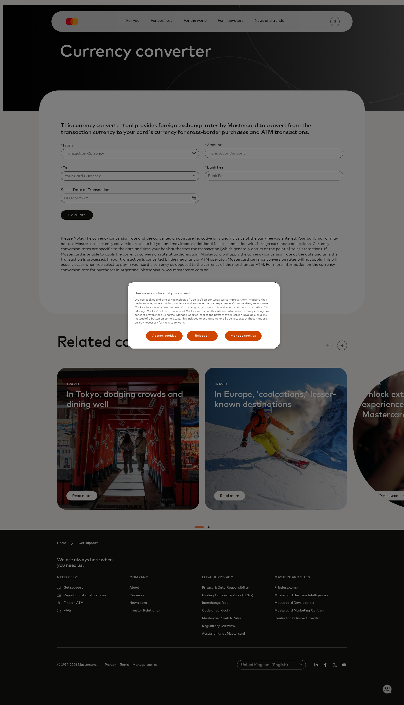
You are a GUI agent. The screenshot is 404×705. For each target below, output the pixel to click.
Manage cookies (243, 335)
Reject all (202, 335)
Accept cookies (164, 335)
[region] (204, 315)
